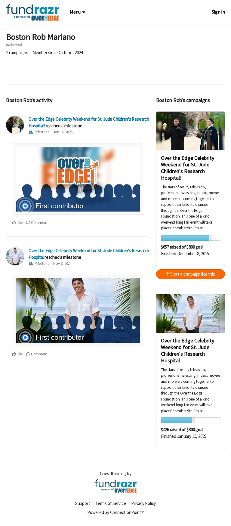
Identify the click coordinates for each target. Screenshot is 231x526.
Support (82, 503)
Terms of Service (110, 503)
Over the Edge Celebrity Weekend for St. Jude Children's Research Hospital (187, 350)
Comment (38, 222)
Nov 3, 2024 (62, 263)
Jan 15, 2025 (62, 132)
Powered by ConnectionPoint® (115, 512)
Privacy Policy (143, 503)
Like (19, 222)
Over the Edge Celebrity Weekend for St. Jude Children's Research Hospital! (187, 167)
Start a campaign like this (192, 274)
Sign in (218, 12)
